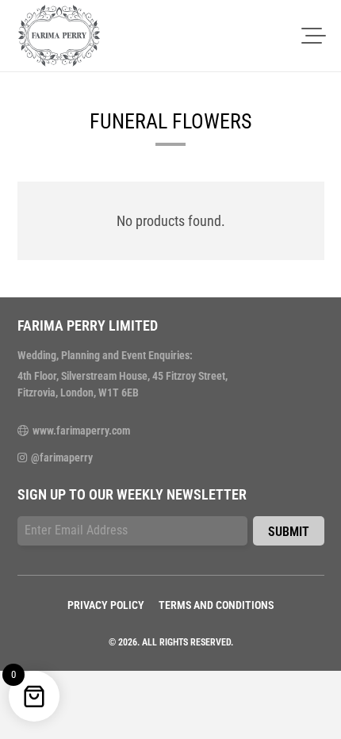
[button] (313, 35)
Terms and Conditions (216, 605)
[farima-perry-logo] (59, 35)
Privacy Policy (105, 605)
